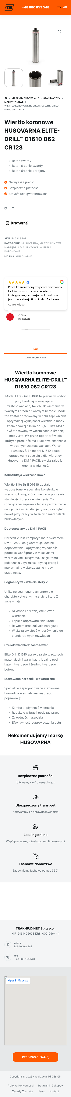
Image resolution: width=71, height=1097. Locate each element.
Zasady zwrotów (22, 1091)
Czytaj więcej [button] (16, 304)
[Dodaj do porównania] (13, 208)
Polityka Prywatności (21, 1085)
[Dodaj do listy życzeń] (5, 208)
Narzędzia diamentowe (21, 247)
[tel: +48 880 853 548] (8, 957)
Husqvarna (29, 243)
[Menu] (65, 7)
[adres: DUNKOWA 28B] (8, 944)
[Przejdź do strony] (9, 7)
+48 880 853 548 (24, 958)
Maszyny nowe (51, 243)
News (41, 1091)
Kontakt (54, 1091)
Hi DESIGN (54, 1076)
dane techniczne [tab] (35, 357)
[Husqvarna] (17, 223)
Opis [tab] (35, 349)
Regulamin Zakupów (50, 1085)
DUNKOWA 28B (23, 946)
